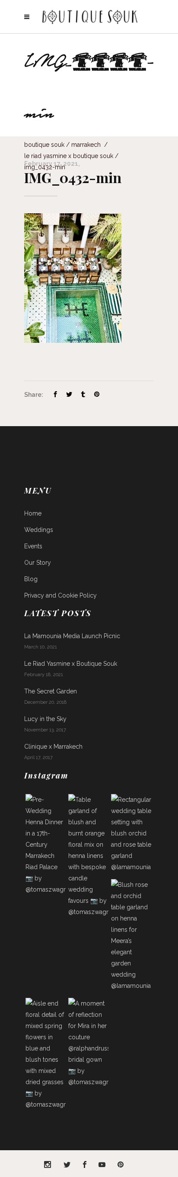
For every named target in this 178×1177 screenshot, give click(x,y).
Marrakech (86, 145)
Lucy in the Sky (45, 718)
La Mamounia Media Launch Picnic (72, 636)
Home (32, 513)
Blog (31, 579)
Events (33, 546)
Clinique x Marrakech (53, 746)
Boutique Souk (44, 145)
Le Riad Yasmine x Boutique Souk (68, 156)
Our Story (37, 562)
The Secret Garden (50, 691)
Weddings (38, 529)
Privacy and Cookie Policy (60, 595)
